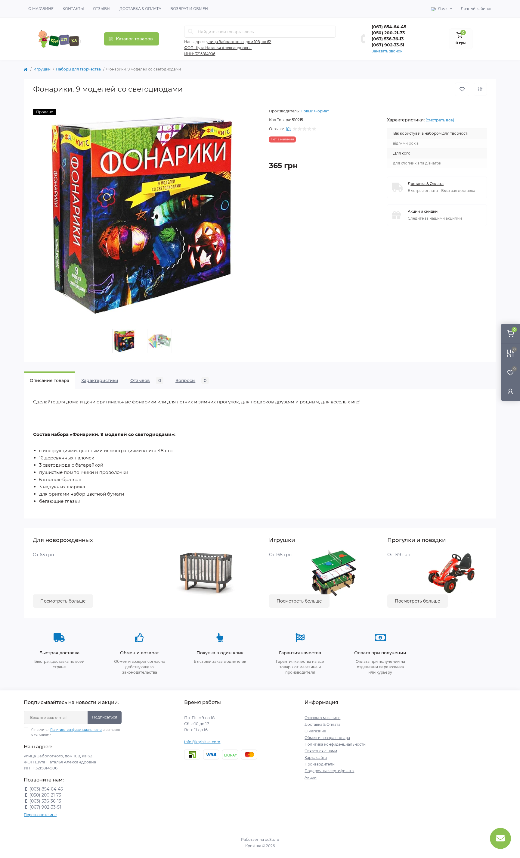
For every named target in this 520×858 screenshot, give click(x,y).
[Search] (190, 32)
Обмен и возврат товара (327, 737)
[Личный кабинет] (510, 391)
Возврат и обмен (189, 8)
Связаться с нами (321, 751)
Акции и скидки (423, 211)
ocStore (272, 839)
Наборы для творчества (78, 69)
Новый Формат (315, 111)
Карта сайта (316, 757)
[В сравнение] (480, 89)
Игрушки (42, 69)
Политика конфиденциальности (76, 730)
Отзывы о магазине (322, 718)
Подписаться (104, 717)
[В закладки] (462, 89)
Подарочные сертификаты (329, 771)
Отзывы (101, 8)
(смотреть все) (440, 119)
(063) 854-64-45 (389, 27)
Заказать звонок (387, 51)
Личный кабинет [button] (476, 8)
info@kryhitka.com (202, 742)
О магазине (41, 8)
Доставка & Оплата (140, 8)
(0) (288, 129)
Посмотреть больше (63, 601)
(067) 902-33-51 (388, 45)
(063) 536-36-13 (388, 39)
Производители (320, 764)
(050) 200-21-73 (388, 33)
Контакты (73, 8)
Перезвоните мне (40, 815)
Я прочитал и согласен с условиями (75, 732)
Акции (311, 777)
